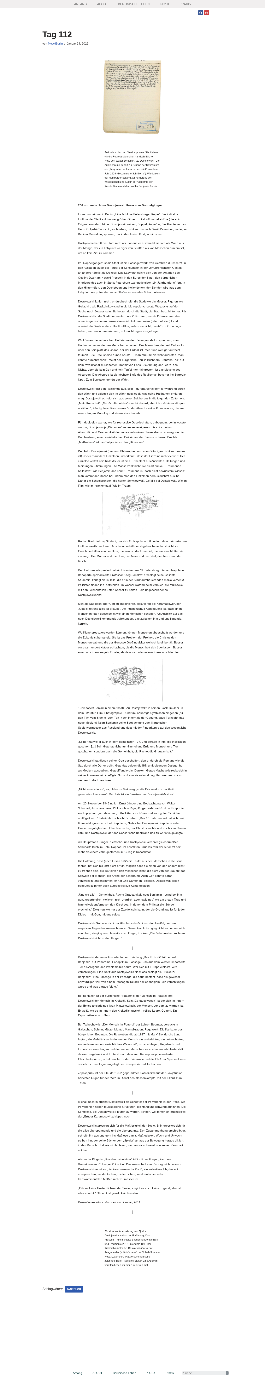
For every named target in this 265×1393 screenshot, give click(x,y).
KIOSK (164, 4)
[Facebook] (200, 12)
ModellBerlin (55, 43)
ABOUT (102, 4)
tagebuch (74, 1289)
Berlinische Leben (134, 4)
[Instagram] (206, 12)
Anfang (80, 4)
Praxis (185, 4)
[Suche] (227, 1373)
